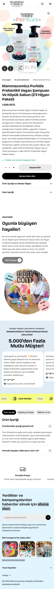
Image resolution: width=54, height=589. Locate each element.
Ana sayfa (6, 80)
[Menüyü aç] (4, 4)
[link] (12, 260)
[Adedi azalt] (5, 167)
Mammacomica (17, 581)
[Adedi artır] (14, 167)
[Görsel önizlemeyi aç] (48, 13)
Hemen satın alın (27, 176)
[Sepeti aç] (50, 4)
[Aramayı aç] (42, 4)
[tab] (9, 412)
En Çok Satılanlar (21, 80)
